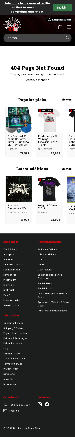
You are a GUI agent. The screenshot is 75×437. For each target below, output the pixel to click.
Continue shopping (37, 80)
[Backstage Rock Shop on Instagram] (40, 404)
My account (10, 384)
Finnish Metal (45, 283)
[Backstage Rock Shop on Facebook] (47, 404)
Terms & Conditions (14, 358)
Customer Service (13, 323)
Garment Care (11, 353)
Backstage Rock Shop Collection (50, 276)
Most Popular (45, 269)
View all (66, 99)
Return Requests (12, 343)
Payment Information (15, 333)
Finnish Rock (45, 288)
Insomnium (9, 279)
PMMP (6, 295)
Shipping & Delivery (14, 328)
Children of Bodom (13, 264)
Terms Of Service (12, 363)
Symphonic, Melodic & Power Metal (53, 303)
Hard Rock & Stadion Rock (52, 310)
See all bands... (11, 305)
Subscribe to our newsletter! (25, 3)
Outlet (41, 264)
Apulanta (8, 259)
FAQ (5, 348)
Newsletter (9, 374)
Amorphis (8, 254)
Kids (40, 259)
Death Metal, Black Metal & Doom (52, 295)
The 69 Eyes (10, 249)
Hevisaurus (9, 274)
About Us (8, 379)
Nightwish (9, 290)
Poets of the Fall (12, 300)
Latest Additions (47, 254)
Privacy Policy (10, 368)
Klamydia (8, 285)
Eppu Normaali (11, 269)
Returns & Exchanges (15, 338)
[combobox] (37, 38)
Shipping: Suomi (61, 19)
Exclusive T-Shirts (47, 249)
